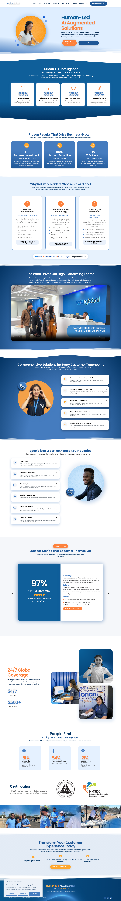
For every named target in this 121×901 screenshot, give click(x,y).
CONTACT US (83, 3)
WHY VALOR (37, 3)
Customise (11, 893)
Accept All (34, 893)
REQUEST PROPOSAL (98, 3)
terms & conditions (27, 897)
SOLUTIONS (56, 3)
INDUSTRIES (46, 3)
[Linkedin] (111, 898)
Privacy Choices (42, 897)
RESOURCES (65, 3)
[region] (23, 888)
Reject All (23, 893)
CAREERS (74, 3)
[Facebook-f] (105, 898)
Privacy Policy (13, 897)
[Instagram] (108, 898)
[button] (111, 3)
